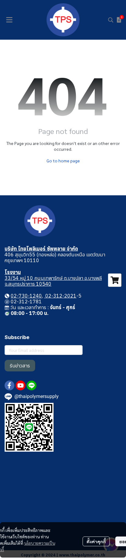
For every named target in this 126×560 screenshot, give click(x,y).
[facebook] (9, 385)
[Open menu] (9, 20)
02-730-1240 (26, 296)
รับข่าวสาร (20, 366)
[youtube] (20, 385)
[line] (31, 385)
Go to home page (63, 160)
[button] (110, 20)
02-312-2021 (60, 296)
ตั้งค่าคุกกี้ (96, 541)
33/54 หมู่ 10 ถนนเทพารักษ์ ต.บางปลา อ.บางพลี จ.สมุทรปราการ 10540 (53, 281)
